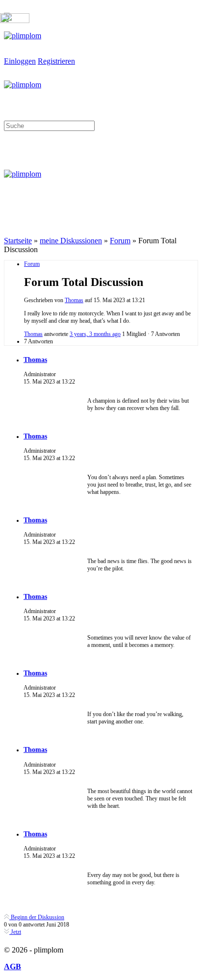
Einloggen (20, 61)
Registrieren (56, 61)
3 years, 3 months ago (95, 334)
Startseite (18, 240)
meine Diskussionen (71, 240)
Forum (120, 240)
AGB (12, 966)
